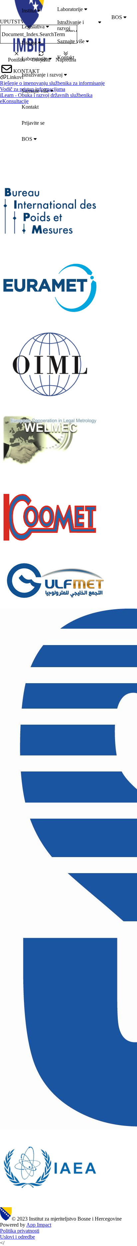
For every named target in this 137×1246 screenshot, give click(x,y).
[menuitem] (77, 11)
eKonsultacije (14, 101)
